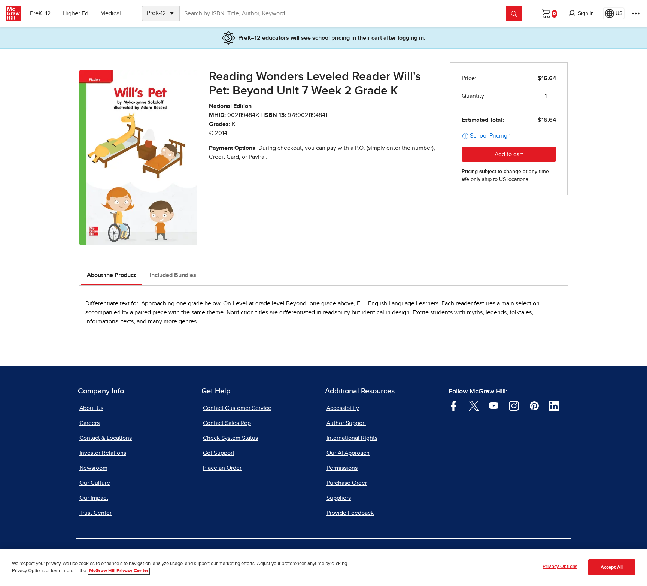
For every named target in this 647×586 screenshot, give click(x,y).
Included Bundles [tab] (173, 275)
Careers (89, 423)
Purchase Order (346, 483)
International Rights (351, 438)
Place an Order (222, 468)
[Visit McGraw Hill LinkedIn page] (554, 405)
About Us (91, 408)
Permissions (342, 468)
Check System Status (230, 438)
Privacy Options (560, 566)
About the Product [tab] (111, 275)
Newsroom (93, 468)
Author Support (346, 423)
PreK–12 (40, 13)
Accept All (612, 567)
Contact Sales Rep (227, 423)
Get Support (218, 453)
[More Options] (636, 13)
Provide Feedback (350, 513)
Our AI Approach (348, 453)
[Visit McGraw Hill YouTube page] (494, 405)
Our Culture (94, 483)
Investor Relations (102, 453)
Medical (110, 13)
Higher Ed (75, 13)
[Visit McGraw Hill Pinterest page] (534, 405)
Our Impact (93, 498)
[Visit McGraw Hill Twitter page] (474, 405)
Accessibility (342, 408)
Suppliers (338, 498)
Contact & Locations (105, 438)
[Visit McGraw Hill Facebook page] (454, 405)
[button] (581, 13)
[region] (323, 567)
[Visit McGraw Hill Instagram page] (514, 405)
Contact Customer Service (237, 408)
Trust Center (95, 513)
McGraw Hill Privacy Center (119, 571)
